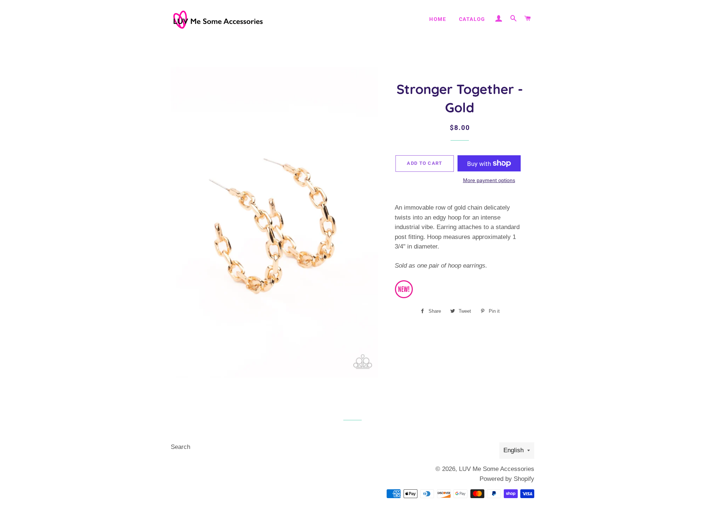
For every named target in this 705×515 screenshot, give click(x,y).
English (513, 450)
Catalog (472, 19)
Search (180, 446)
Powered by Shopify (507, 478)
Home (437, 19)
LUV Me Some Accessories (496, 468)
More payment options (489, 180)
